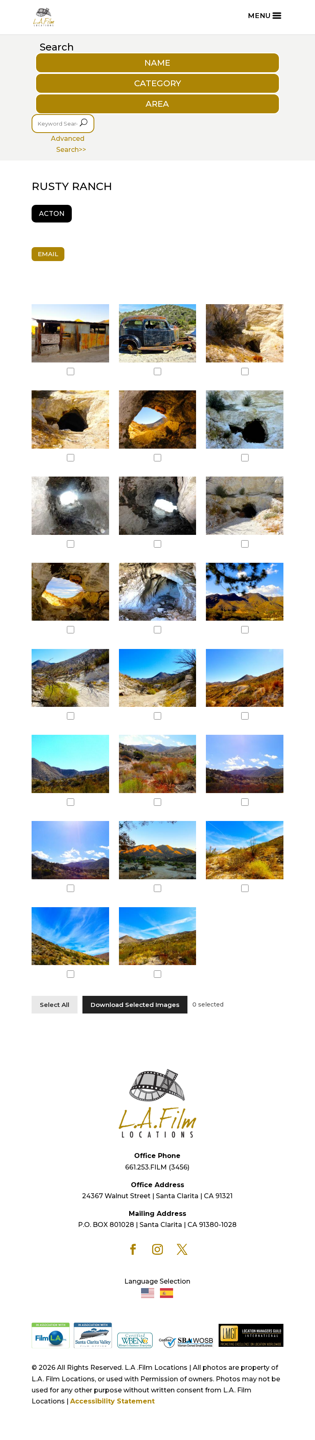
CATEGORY (157, 83)
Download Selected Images (135, 1005)
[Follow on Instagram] (157, 1249)
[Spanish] (167, 1292)
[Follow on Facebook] (133, 1249)
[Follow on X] (182, 1249)
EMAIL (48, 254)
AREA (157, 104)
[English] (148, 1292)
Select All (54, 1005)
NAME (157, 63)
